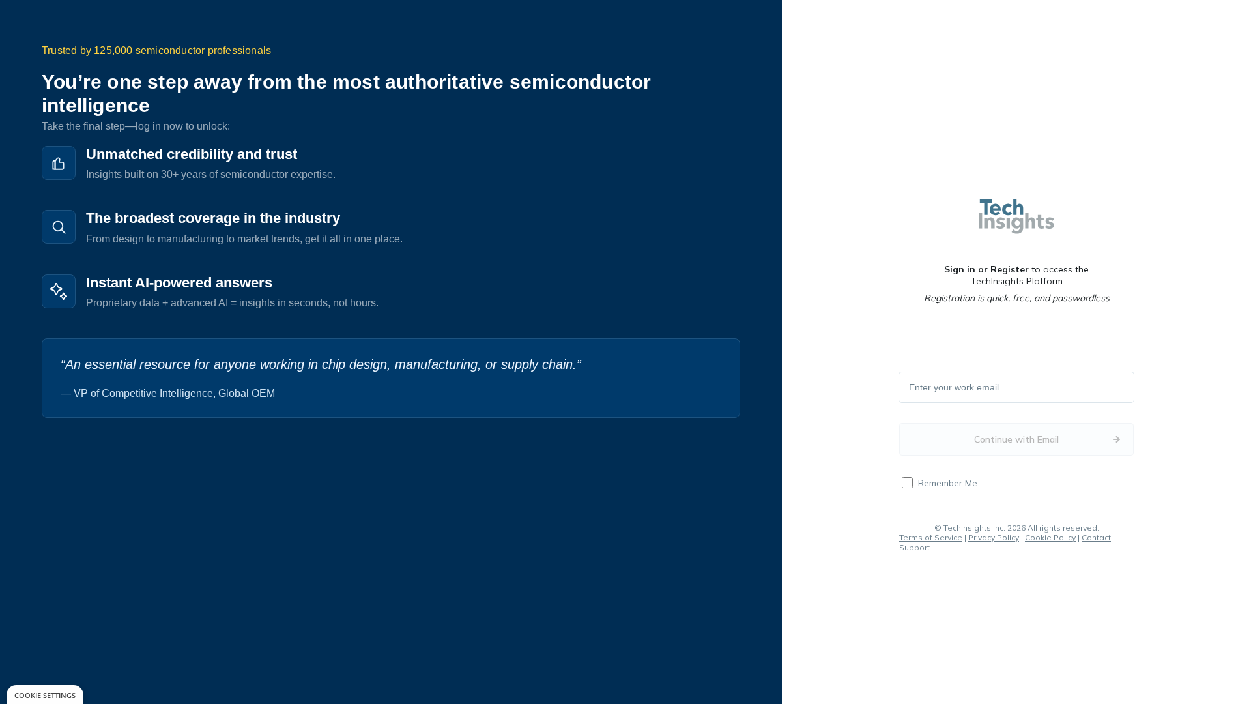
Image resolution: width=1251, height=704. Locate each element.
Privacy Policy (993, 537)
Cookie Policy (1050, 537)
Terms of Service (930, 537)
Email (921, 388)
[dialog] (45, 694)
